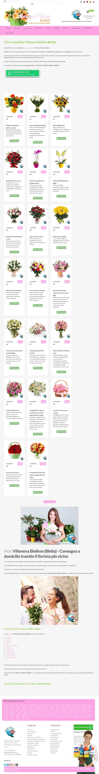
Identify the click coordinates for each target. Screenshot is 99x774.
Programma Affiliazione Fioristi (36, 741)
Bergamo (69, 705)
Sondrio (69, 715)
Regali (65, 28)
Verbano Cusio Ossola (72, 716)
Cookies (88, 768)
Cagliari (31, 707)
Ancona (22, 705)
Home (8, 28)
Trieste (45, 716)
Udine (57, 716)
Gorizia (57, 709)
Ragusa (33, 715)
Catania (90, 707)
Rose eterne (10, 33)
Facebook (8, 765)
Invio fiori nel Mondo (33, 745)
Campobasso (38, 707)
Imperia (70, 709)
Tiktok (17, 765)
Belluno (80, 705)
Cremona (77, 707)
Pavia (82, 713)
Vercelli (83, 716)
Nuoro (90, 711)
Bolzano (24, 707)
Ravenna (6, 715)
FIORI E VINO (28, 28)
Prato (55, 713)
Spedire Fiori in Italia (33, 743)
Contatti (29, 735)
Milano (44, 711)
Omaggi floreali (54, 729)
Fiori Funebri (54, 739)
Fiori (48, 28)
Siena (64, 715)
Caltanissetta (59, 707)
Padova (26, 713)
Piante (56, 28)
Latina (20, 711)
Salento (6, 746)
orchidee (8, 638)
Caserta (46, 707)
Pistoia (77, 713)
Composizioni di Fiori (56, 741)
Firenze (29, 709)
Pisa (43, 713)
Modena (56, 711)
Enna (12, 709)
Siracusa (83, 715)
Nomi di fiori (30, 749)
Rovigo (53, 715)
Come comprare (31, 731)
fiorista (10, 634)
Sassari (89, 715)
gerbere (8, 640)
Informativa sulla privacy (77, 768)
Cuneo (67, 707)
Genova (52, 709)
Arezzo (48, 705)
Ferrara (18, 709)
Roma (42, 715)
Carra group (65, 768)
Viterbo (18, 718)
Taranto (11, 716)
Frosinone (45, 709)
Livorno (11, 711)
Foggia (24, 709)
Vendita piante (54, 747)
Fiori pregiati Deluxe (56, 733)
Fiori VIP (29, 753)
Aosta (27, 705)
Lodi (16, 711)
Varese (62, 716)
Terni (40, 716)
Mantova (50, 711)
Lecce (5, 711)
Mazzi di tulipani (55, 745)
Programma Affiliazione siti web (36, 739)
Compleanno (76, 28)
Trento (24, 716)
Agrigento (7, 705)
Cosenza (84, 707)
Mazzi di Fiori (54, 735)
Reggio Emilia (25, 715)
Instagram (14, 765)
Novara (84, 711)
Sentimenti (38, 28)
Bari (63, 705)
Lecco (88, 709)
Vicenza (6, 718)
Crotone (82, 709)
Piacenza (19, 713)
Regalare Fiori (31, 747)
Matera (73, 711)
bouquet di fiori (10, 655)
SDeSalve (16, 770)
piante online (10, 649)
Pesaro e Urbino (68, 713)
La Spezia (76, 715)
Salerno (59, 715)
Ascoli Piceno (35, 705)
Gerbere (52, 731)
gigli (7, 643)
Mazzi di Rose (54, 737)
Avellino (58, 705)
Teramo (18, 716)
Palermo (13, 713)
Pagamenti (30, 733)
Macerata (31, 711)
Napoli (79, 711)
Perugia (38, 713)
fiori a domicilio (28, 48)
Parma (60, 713)
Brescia (18, 707)
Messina (38, 711)
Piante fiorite (54, 751)
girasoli (8, 642)
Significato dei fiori (32, 755)
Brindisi (12, 707)
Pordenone (49, 713)
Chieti (52, 707)
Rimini (48, 715)
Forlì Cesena (37, 709)
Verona (12, 718)
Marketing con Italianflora (34, 737)
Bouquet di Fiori (54, 743)
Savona (6, 716)
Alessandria (15, 705)
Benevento (87, 705)
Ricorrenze (87, 28)
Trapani (35, 716)
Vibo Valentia (26, 718)
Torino (29, 716)
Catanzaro (7, 709)
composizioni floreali (12, 645)
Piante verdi (53, 749)
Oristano (6, 713)
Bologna (6, 707)
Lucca (25, 711)
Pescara (31, 713)
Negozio (17, 28)
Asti (53, 705)
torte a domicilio (11, 657)
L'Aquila (42, 705)
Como (72, 707)
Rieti (38, 715)
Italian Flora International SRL (46, 768)
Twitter (5, 765)
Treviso (51, 716)
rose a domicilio (10, 653)
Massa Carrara (65, 711)
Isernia (76, 709)
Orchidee (53, 753)
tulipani (8, 647)
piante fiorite (10, 651)
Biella (74, 705)
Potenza (87, 713)
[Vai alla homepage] (28, 16)
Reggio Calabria (15, 715)
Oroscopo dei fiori (32, 751)
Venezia (89, 716)
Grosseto (64, 709)
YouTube (11, 765)
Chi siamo (30, 729)
